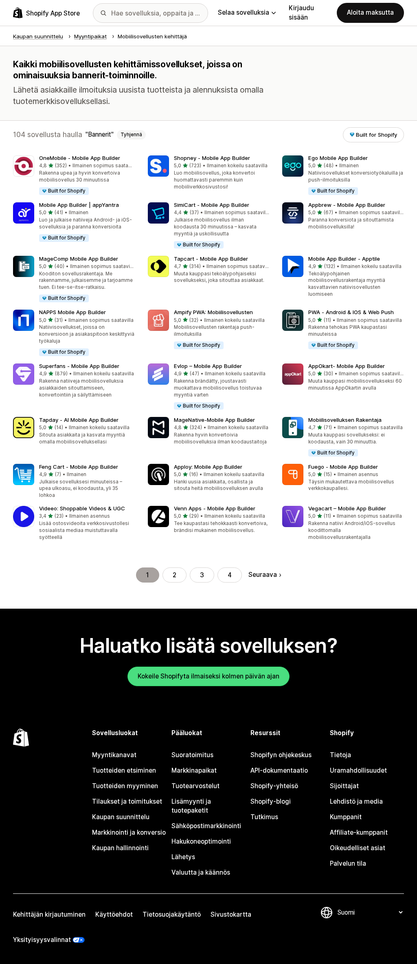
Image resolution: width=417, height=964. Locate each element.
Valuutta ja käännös (200, 872)
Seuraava (262, 574)
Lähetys (183, 857)
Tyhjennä (131, 134)
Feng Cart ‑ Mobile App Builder (78, 466)
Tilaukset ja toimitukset (127, 801)
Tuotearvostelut (195, 786)
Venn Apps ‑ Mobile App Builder (214, 508)
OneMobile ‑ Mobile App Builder (79, 158)
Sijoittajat (344, 786)
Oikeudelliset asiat (357, 848)
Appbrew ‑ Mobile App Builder (346, 205)
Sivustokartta (231, 914)
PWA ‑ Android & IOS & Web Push (351, 312)
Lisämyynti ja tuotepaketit (191, 806)
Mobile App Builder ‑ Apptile (344, 258)
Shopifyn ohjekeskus (281, 755)
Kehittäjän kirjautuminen (49, 914)
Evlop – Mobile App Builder (208, 366)
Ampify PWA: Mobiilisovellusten (213, 312)
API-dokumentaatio (279, 770)
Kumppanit (346, 817)
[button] (74, 175)
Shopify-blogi (270, 801)
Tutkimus (264, 817)
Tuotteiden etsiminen (124, 770)
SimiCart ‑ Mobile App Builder (211, 205)
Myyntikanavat (114, 755)
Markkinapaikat (194, 770)
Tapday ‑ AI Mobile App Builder (79, 420)
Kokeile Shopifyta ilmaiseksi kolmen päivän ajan (208, 676)
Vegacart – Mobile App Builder (347, 508)
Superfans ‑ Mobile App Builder (79, 366)
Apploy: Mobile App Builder (208, 466)
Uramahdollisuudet (358, 770)
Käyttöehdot (114, 914)
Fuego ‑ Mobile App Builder (343, 466)
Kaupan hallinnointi (120, 848)
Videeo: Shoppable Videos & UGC (82, 508)
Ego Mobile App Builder (338, 158)
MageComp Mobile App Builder (78, 258)
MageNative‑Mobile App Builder (214, 420)
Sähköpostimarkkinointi (206, 826)
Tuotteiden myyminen (125, 786)
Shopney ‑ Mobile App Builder (212, 158)
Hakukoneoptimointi (201, 841)
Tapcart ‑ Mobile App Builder (211, 258)
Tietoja (340, 755)
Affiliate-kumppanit (359, 832)
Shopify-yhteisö (274, 786)
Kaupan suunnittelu (120, 817)
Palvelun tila (348, 863)
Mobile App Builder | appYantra (79, 205)
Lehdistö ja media (356, 801)
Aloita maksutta (370, 12)
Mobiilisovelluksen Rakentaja (345, 420)
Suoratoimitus (192, 755)
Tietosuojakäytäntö (172, 914)
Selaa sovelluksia (243, 12)
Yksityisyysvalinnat (42, 940)
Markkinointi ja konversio (129, 832)
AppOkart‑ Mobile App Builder (346, 366)
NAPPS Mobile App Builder (72, 312)
